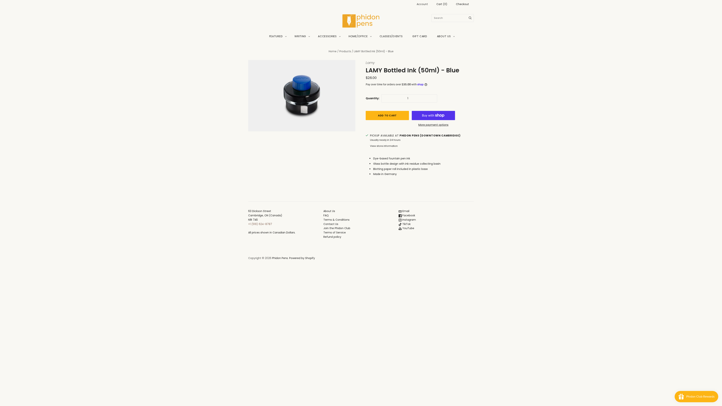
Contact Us (330, 224)
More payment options (433, 125)
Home (333, 51)
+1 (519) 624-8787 (260, 224)
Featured (276, 36)
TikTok (406, 224)
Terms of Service (334, 232)
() (441, 4)
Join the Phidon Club (336, 228)
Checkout (462, 4)
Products (345, 51)
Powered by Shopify (302, 258)
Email (405, 211)
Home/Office (358, 36)
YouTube (408, 228)
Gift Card (419, 36)
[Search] (470, 18)
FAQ (326, 215)
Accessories (327, 36)
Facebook (408, 215)
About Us (444, 36)
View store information (384, 146)
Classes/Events (391, 36)
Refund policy (332, 237)
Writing (300, 36)
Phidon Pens (280, 258)
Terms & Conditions (336, 220)
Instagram (409, 220)
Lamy (370, 62)
